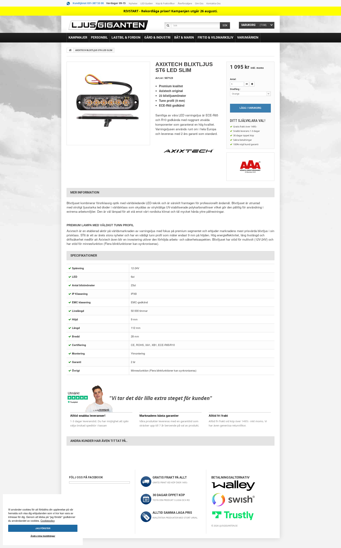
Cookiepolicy (47, 520)
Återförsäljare (185, 3)
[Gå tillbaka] (70, 50)
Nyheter (133, 3)
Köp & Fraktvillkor (165, 3)
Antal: (233, 79)
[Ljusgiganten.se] (108, 25)
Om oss (199, 3)
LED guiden (146, 3)
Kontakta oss (213, 3)
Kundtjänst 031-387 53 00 (88, 3)
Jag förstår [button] (42, 528)
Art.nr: (159, 78)
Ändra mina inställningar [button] (43, 536)
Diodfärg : (235, 89)
